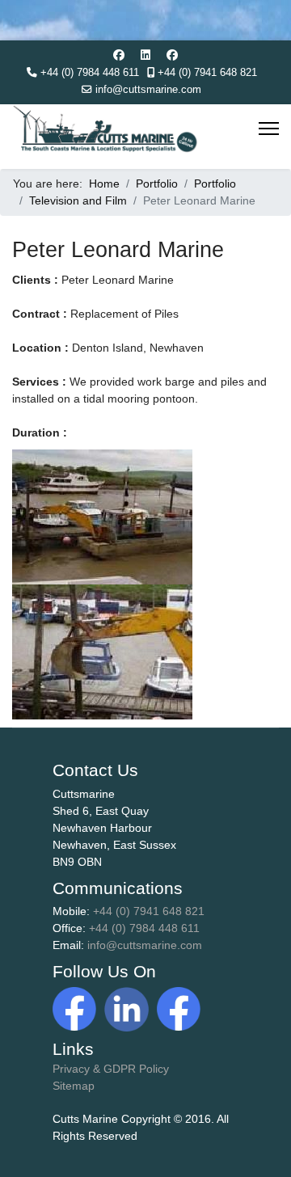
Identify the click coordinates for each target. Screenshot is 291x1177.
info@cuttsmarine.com (148, 89)
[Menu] (269, 128)
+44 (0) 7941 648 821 (207, 72)
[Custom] (172, 55)
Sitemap (74, 1085)
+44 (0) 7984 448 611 (89, 72)
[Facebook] (118, 55)
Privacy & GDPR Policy (111, 1068)
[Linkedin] (145, 55)
